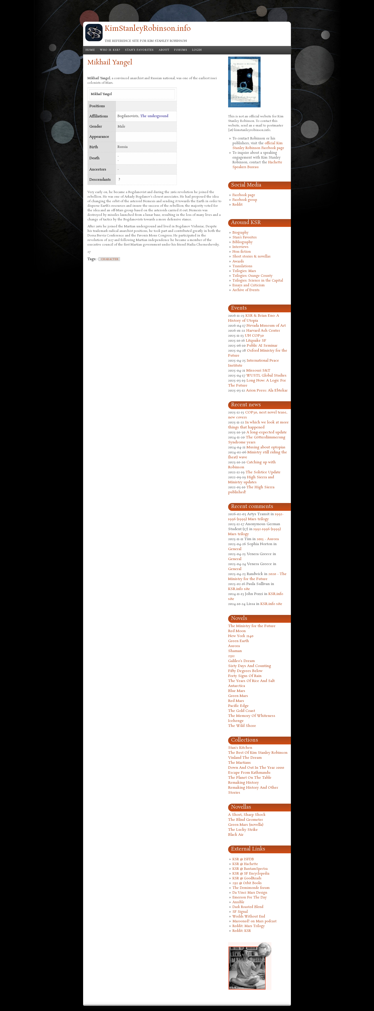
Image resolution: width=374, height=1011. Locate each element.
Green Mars (238, 695)
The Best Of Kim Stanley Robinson (257, 752)
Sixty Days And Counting (249, 666)
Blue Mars (236, 690)
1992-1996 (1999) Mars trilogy (256, 517)
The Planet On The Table (249, 777)
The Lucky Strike (243, 829)
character (109, 259)
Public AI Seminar (262, 345)
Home (90, 50)
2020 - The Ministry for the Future (257, 577)
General (234, 549)
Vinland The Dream (245, 757)
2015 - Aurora (268, 539)
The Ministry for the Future (252, 626)
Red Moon (237, 631)
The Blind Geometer (245, 819)
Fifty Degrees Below (245, 671)
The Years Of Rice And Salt (251, 680)
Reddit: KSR (241, 931)
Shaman (235, 651)
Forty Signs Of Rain (244, 675)
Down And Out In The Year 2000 (256, 767)
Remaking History (243, 782)
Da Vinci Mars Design (249, 893)
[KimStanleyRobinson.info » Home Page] (94, 40)
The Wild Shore (242, 725)
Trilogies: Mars (244, 271)
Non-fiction (241, 252)
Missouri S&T (258, 370)
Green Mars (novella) (245, 824)
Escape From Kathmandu (249, 772)
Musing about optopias (266, 447)
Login (197, 50)
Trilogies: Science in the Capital (257, 281)
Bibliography (242, 242)
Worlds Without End (248, 916)
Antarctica (236, 685)
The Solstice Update (263, 472)
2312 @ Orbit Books (247, 883)
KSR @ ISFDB (243, 859)
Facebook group (244, 200)
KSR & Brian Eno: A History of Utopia (253, 318)
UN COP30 (254, 335)
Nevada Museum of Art (266, 325)
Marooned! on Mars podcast (254, 921)
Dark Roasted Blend (247, 907)
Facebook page (243, 195)
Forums (180, 50)
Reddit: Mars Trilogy (248, 926)
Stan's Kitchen (240, 747)
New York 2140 (240, 636)
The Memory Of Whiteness (251, 715)
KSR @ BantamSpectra (250, 869)
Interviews (240, 247)
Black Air (235, 834)
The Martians (239, 762)
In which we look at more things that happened (258, 425)
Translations (242, 266)
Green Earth (238, 641)
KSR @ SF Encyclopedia (250, 874)
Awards (238, 261)
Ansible (238, 902)
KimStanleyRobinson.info (148, 29)
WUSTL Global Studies (266, 375)
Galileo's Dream (241, 661)
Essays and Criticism (248, 285)
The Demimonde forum (251, 888)
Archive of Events (246, 290)
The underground (154, 116)
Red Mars (236, 700)
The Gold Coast (241, 710)
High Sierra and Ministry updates (251, 480)
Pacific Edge (238, 705)
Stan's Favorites (139, 50)
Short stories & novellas (251, 256)
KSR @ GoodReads (246, 878)
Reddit (237, 205)
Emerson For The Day (249, 897)
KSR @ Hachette (245, 864)
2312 (231, 656)
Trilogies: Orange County (252, 276)
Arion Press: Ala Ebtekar (267, 390)
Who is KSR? (110, 50)
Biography (240, 233)
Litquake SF (256, 340)
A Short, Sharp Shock (247, 814)
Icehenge (236, 720)
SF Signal (240, 912)
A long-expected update (267, 432)
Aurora (234, 646)
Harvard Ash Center (263, 330)
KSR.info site (239, 589)
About (164, 50)
